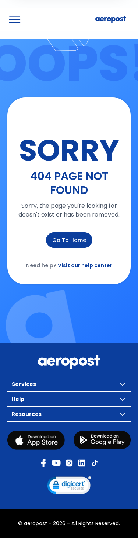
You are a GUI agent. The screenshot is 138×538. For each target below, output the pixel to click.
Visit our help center (85, 265)
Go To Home (69, 240)
